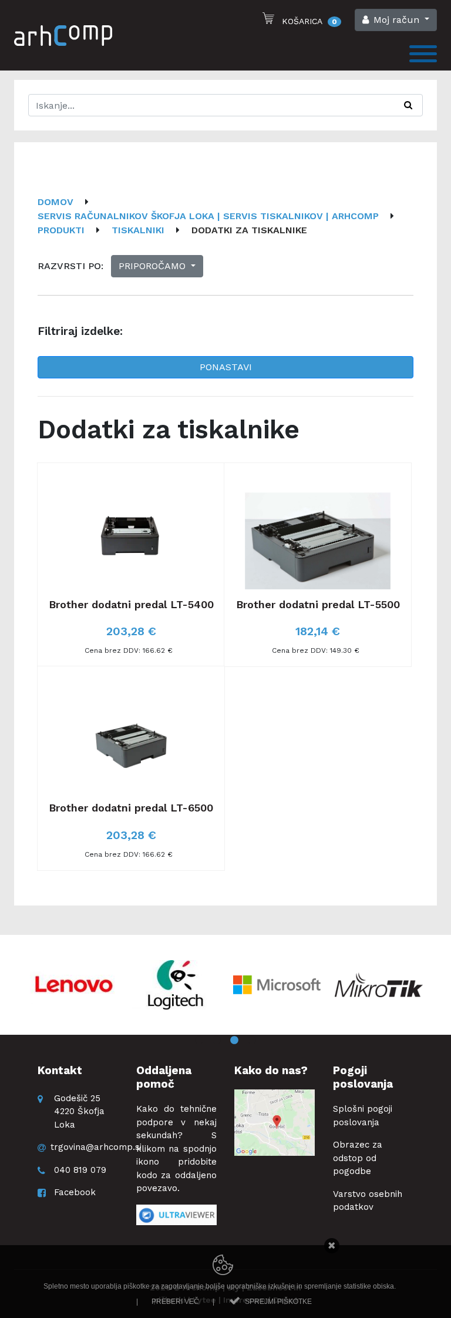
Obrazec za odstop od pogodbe (357, 1157)
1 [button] (199, 1041)
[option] (73, 984)
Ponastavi (226, 367)
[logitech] (176, 985)
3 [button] (234, 1041)
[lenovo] (74, 984)
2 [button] (217, 1041)
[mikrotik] (379, 984)
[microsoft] (277, 984)
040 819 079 (80, 1170)
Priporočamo (154, 265)
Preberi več (175, 1301)
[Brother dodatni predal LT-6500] (131, 768)
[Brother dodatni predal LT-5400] (131, 565)
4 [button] (252, 1041)
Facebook (75, 1192)
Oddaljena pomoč (163, 1077)
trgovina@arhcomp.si (96, 1147)
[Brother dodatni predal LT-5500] (317, 565)
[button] (396, 20)
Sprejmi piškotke (278, 1301)
